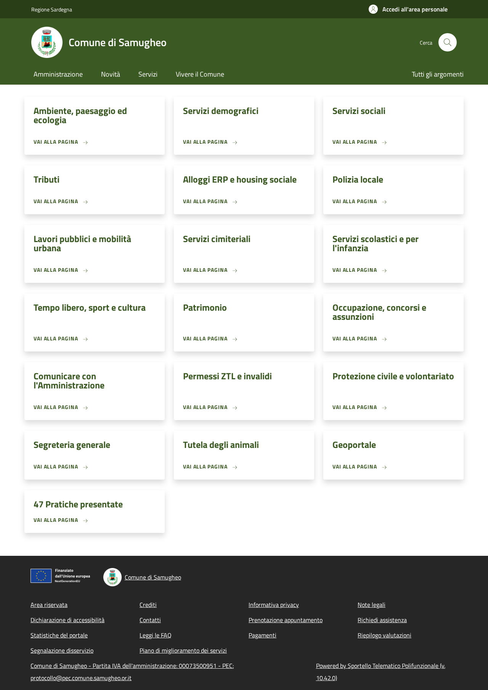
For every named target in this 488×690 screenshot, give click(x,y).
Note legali (371, 604)
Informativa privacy (274, 604)
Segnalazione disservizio (61, 650)
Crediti (148, 604)
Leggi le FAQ (156, 635)
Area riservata (48, 604)
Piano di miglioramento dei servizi (183, 650)
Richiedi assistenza (382, 619)
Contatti (150, 619)
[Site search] (447, 42)
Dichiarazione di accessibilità (67, 619)
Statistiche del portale (59, 635)
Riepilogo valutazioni (384, 635)
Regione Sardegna (51, 9)
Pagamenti (262, 635)
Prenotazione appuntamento (286, 619)
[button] (408, 9)
